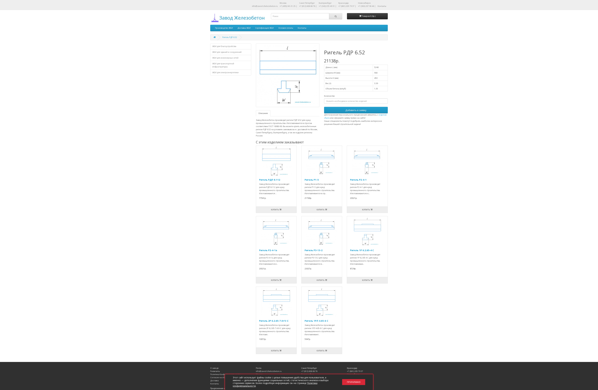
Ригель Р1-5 (312, 179)
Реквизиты (215, 371)
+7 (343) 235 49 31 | (327, 6)
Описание (263, 113)
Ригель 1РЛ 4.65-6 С (316, 320)
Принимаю (354, 382)
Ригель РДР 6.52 (229, 37)
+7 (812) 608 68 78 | (308, 6)
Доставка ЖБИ (244, 28)
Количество (329, 96)
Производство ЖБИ (224, 28)
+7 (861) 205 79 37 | (347, 6)
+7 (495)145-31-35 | (288, 6)
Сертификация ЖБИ (264, 28)
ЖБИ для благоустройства (224, 46)
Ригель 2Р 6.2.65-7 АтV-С (274, 320)
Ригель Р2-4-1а (268, 250)
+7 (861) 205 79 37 (355, 371)
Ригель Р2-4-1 (358, 179)
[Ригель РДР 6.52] (288, 75)
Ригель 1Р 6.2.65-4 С (362, 250)
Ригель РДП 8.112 (269, 179)
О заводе (214, 368)
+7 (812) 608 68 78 (309, 371)
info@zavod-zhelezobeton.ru (265, 6)
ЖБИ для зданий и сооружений (227, 52)
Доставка (214, 380)
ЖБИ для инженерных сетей (225, 58)
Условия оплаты (285, 28)
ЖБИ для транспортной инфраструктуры (223, 65)
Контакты (382, 6)
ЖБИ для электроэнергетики (225, 72)
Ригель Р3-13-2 (314, 250)
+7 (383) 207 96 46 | (367, 6)
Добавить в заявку (355, 110)
